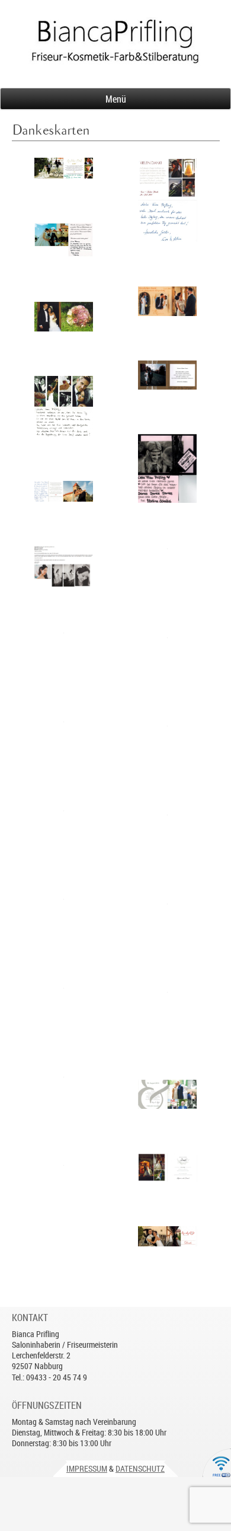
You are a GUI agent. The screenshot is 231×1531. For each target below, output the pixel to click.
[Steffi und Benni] (64, 1186)
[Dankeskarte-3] (64, 316)
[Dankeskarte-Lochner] (64, 831)
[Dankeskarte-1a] (167, 1236)
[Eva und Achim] (167, 200)
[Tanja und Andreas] (167, 301)
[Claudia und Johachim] (64, 1009)
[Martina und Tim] (167, 468)
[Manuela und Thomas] (64, 168)
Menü (115, 99)
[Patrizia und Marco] (64, 240)
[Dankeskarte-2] (167, 569)
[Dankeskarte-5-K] (64, 567)
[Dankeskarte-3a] (64, 406)
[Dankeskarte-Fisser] (167, 747)
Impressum (86, 1468)
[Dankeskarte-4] (167, 1094)
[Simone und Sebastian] (167, 375)
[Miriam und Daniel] (167, 1167)
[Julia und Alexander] (167, 1013)
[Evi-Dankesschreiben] (64, 920)
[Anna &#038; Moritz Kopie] (167, 924)
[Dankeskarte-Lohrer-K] (167, 658)
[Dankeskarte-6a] (64, 653)
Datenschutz (140, 1468)
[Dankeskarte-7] (64, 742)
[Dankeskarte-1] (64, 491)
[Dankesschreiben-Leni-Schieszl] (167, 836)
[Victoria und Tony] (64, 1098)
